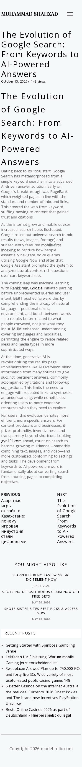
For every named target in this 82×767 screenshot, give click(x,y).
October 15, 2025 (14, 81)
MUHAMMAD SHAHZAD (29, 13)
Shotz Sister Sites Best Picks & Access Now (41, 610)
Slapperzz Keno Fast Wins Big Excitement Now (41, 577)
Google (36, 288)
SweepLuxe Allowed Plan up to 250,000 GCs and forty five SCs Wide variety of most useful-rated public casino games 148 (43, 674)
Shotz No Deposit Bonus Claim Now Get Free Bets (40, 594)
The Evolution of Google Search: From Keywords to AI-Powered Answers (67, 521)
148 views (38, 81)
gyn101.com (11, 440)
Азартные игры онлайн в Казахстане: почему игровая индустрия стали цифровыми (13, 521)
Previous (10, 494)
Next (62, 494)
